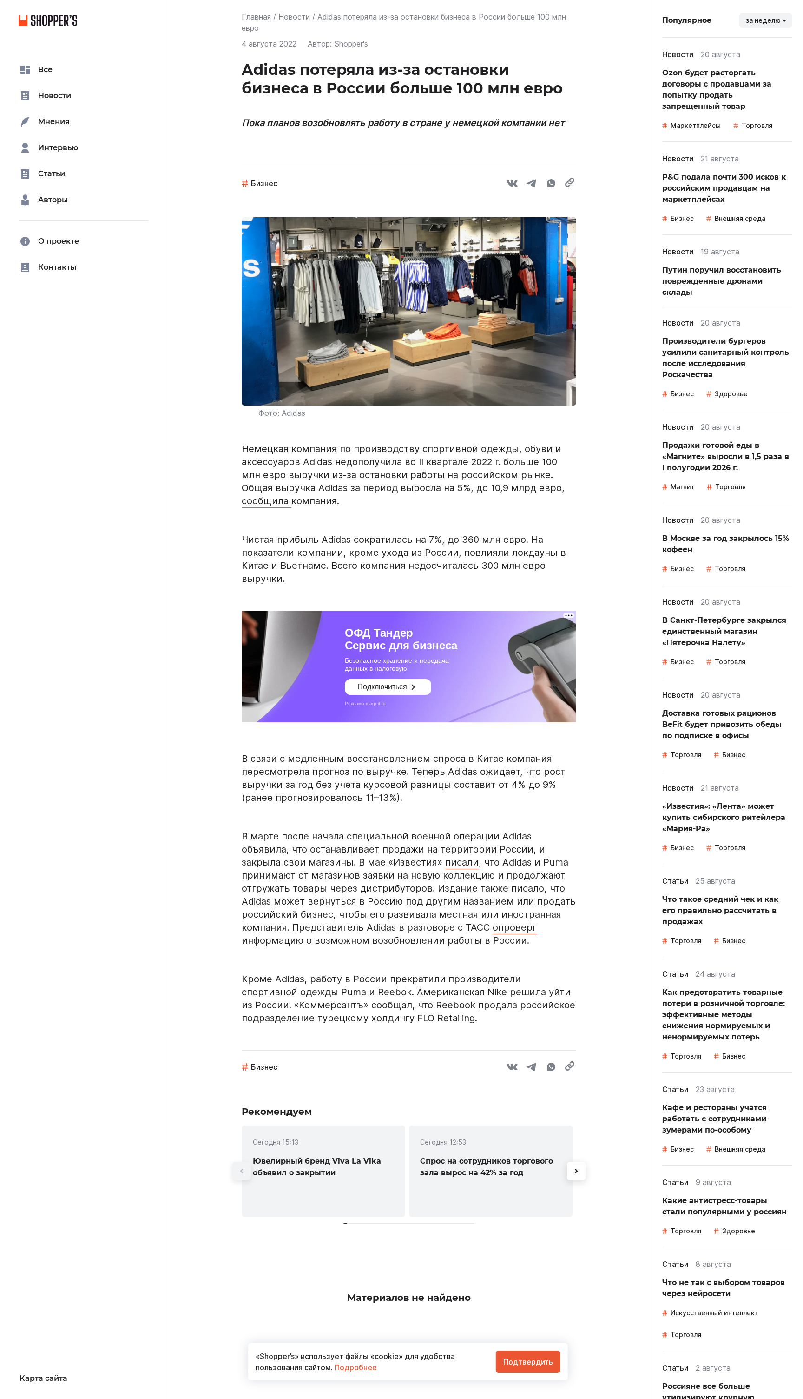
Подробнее (355, 1367)
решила (529, 992)
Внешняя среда (740, 218)
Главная (256, 16)
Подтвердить (528, 1361)
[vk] (512, 185)
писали (462, 862)
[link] (323, 1171)
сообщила (266, 500)
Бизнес (264, 183)
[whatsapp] (551, 185)
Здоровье (731, 394)
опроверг (515, 927)
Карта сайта (43, 1378)
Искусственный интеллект (714, 1313)
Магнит (682, 487)
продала (499, 1005)
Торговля (757, 125)
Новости (294, 16)
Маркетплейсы (696, 125)
